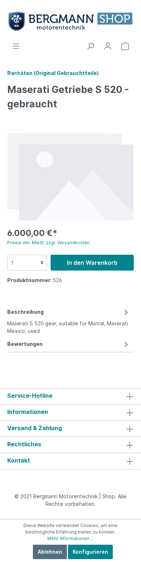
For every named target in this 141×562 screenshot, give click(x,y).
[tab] (68, 320)
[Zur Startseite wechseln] (70, 21)
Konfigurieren (90, 552)
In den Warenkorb (92, 262)
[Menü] (16, 46)
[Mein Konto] (107, 46)
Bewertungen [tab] (25, 344)
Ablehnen (50, 552)
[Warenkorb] (125, 46)
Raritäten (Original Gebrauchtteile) (53, 73)
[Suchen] (90, 46)
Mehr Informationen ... (70, 538)
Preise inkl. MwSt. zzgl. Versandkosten (48, 242)
